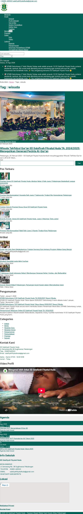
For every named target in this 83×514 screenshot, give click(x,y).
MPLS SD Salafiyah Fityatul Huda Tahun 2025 (16, 449)
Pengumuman (14, 46)
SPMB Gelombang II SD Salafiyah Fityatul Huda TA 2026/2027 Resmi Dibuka (28, 298)
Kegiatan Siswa (10, 142)
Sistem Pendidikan (15, 25)
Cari (1, 160)
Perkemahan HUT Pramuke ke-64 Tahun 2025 (17, 438)
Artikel (6, 324)
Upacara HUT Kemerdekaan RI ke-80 (14, 428)
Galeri (6, 35)
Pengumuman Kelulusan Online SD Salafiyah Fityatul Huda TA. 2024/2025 (26, 310)
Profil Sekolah (14, 21)
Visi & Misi (12, 23)
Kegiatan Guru (9, 328)
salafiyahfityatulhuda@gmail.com (25, 1)
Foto (10, 37)
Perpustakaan (9, 334)
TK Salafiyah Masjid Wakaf (18, 50)
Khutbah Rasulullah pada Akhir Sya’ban (14, 261)
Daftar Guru (13, 27)
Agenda (11, 43)
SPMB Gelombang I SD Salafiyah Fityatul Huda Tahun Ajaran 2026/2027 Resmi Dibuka (31, 304)
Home (11, 82)
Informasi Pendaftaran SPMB (19, 48)
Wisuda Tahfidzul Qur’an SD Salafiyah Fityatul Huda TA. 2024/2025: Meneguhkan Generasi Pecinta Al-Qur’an (40, 150)
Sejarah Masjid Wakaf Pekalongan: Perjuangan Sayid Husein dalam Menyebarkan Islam (32, 285)
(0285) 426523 (6, 1)
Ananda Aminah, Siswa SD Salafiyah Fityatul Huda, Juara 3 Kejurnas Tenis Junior (29, 219)
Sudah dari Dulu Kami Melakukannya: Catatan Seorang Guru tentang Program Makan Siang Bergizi (36, 249)
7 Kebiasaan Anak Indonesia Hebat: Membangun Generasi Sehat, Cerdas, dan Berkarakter (33, 273)
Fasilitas (12, 29)
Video (11, 39)
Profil (6, 17)
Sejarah (11, 19)
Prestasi (7, 33)
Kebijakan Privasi (7, 506)
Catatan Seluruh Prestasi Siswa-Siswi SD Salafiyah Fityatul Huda (23, 207)
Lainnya (7, 41)
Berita (8, 31)
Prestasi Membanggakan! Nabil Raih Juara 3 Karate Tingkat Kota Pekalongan (28, 231)
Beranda (7, 15)
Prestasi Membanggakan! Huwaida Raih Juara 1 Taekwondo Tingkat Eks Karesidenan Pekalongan (36, 195)
